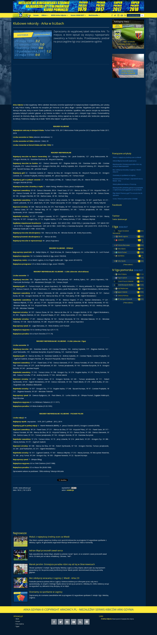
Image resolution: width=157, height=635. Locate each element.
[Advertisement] (61, 83)
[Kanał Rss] (125, 15)
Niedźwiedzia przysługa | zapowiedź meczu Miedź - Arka (128, 180)
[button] (142, 15)
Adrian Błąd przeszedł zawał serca (46, 550)
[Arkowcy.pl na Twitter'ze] (115, 15)
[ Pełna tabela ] (128, 264)
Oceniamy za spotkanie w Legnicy (45, 591)
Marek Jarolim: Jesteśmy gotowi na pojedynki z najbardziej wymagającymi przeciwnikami (128, 189)
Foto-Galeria (20, 624)
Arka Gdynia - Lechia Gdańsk (128, 72)
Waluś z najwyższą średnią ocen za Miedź (49, 536)
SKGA (17, 619)
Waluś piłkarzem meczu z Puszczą (124, 184)
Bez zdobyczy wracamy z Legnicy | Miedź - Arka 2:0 (54, 578)
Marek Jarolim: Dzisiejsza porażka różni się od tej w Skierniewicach (62, 564)
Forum (36, 15)
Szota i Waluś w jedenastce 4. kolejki (125, 199)
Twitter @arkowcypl (119, 219)
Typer (17, 626)
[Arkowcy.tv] (122, 15)
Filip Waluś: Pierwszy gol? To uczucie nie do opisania (127, 194)
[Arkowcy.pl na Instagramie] (118, 15)
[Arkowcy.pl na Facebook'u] (112, 15)
